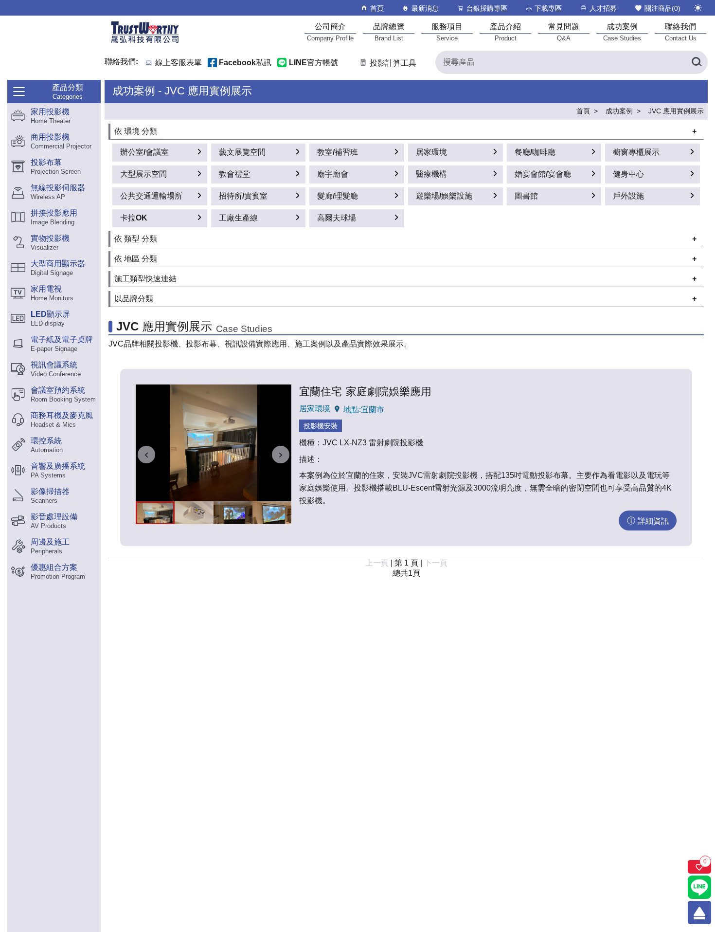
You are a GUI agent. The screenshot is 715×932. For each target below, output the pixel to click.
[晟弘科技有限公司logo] (145, 42)
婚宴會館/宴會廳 (543, 174)
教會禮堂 (234, 174)
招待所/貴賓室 (243, 196)
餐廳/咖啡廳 (535, 152)
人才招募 (603, 8)
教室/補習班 (337, 152)
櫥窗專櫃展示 (636, 152)
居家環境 (431, 152)
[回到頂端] (699, 912)
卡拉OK (133, 218)
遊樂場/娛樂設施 (444, 196)
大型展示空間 (143, 174)
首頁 (377, 8)
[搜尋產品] (696, 62)
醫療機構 (431, 174)
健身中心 (628, 174)
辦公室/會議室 (144, 152)
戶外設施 (628, 196)
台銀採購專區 (486, 8)
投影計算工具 (393, 63)
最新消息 (425, 8)
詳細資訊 (653, 521)
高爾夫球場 (336, 218)
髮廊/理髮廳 (337, 196)
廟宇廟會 (332, 174)
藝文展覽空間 (242, 152)
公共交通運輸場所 (151, 196)
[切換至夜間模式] (698, 8)
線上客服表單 (178, 63)
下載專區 (548, 8)
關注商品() (662, 8)
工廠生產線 (238, 218)
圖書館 (526, 196)
